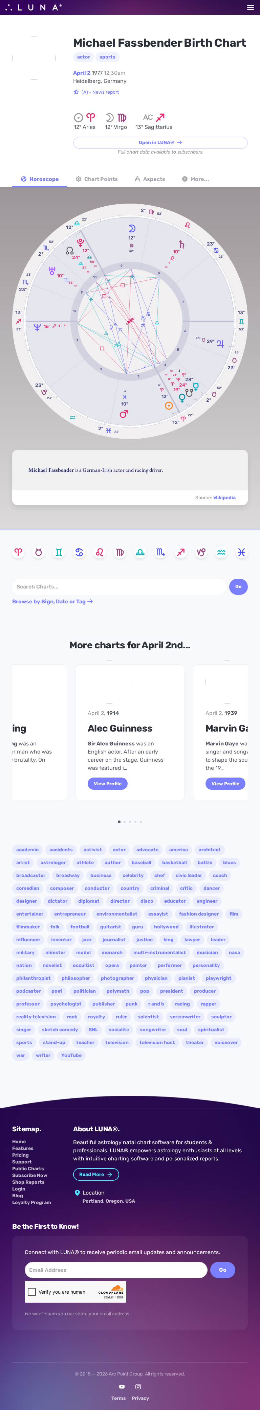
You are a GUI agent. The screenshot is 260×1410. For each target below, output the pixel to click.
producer (205, 991)
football (79, 927)
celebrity (133, 875)
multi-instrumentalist (159, 952)
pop (144, 991)
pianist (186, 978)
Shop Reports (28, 1182)
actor (83, 57)
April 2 (81, 73)
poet (57, 991)
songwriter (153, 1030)
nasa (234, 952)
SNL (93, 1030)
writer (43, 1055)
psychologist (66, 1004)
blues (229, 862)
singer (23, 1030)
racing (182, 1004)
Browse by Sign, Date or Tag (49, 601)
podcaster (28, 991)
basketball (174, 862)
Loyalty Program (31, 1202)
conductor (97, 888)
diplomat (89, 901)
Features (23, 1148)
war (20, 1055)
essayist (158, 914)
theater (195, 1042)
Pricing (20, 1155)
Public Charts (28, 1169)
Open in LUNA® (157, 142)
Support (22, 1162)
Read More (92, 1174)
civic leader (189, 875)
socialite (119, 1030)
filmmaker (28, 927)
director (120, 901)
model (83, 952)
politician (84, 991)
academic (27, 850)
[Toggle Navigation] (250, 7)
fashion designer (199, 914)
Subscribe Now (29, 1175)
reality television (36, 1017)
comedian (27, 888)
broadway (68, 875)
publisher (103, 1004)
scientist (148, 1017)
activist (93, 850)
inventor (61, 940)
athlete (85, 862)
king (169, 940)
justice (144, 940)
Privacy (140, 1398)
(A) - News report (100, 92)
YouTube (71, 1055)
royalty (96, 1017)
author (113, 862)
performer (170, 965)
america (178, 850)
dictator (57, 901)
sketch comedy (60, 1030)
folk (55, 927)
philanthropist (33, 978)
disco (146, 901)
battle (205, 862)
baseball (141, 862)
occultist (83, 965)
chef (159, 875)
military (25, 952)
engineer (207, 901)
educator (175, 901)
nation (24, 965)
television (117, 1042)
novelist (52, 965)
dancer (211, 888)
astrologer (53, 862)
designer (26, 901)
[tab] (39, 180)
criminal (159, 888)
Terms (118, 1398)
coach (220, 875)
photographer (117, 978)
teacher (85, 1042)
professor (28, 1004)
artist (23, 862)
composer (62, 888)
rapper (208, 1004)
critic (186, 888)
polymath (118, 991)
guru (137, 927)
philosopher (76, 978)
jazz (87, 940)
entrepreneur (70, 914)
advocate (147, 850)
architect (210, 850)
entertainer (29, 914)
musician (207, 952)
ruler (121, 1017)
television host (157, 1042)
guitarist (110, 927)
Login (18, 1189)
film (234, 914)
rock (72, 1017)
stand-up (54, 1042)
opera (112, 965)
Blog (17, 1196)
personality (206, 965)
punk (131, 1004)
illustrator (202, 927)
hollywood (166, 927)
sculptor (221, 1017)
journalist (114, 940)
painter (138, 965)
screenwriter (185, 1017)
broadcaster (30, 875)
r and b (156, 1004)
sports (107, 57)
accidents (61, 850)
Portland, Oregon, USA (109, 1201)
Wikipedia (224, 498)
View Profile (108, 784)
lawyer (192, 940)
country (130, 888)
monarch (112, 952)
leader (218, 940)
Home (19, 1142)
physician (156, 978)
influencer (28, 940)
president (171, 991)
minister (55, 952)
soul (182, 1030)
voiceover (226, 1042)
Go (222, 1270)
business (101, 875)
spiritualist (211, 1030)
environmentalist (116, 914)
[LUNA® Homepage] (33, 7)
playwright (219, 978)
